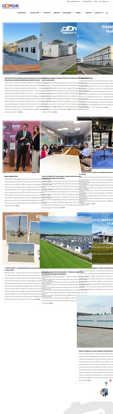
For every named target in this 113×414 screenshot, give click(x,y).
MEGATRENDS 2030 (26, 147)
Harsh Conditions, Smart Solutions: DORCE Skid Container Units (100, 321)
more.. (21, 112)
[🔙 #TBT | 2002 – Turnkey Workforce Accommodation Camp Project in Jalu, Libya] (29, 238)
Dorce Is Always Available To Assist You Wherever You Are (100, 238)
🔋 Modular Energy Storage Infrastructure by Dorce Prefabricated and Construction (63, 48)
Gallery (31, 48)
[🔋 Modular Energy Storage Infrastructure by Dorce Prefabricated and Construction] (66, 48)
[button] (107, 13)
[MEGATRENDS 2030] (29, 147)
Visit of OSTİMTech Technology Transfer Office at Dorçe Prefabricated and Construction (63, 147)
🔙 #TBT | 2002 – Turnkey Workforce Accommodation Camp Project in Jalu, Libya (26, 238)
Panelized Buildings (100, 48)
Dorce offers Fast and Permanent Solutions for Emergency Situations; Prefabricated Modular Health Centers (26, 48)
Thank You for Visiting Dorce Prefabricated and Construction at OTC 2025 (100, 143)
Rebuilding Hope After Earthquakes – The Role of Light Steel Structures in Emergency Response (63, 242)
